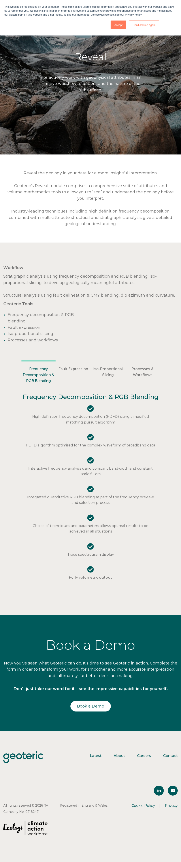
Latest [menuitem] (96, 756)
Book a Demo (90, 706)
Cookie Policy (143, 806)
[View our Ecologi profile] (25, 828)
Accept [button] (118, 25)
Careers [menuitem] (144, 756)
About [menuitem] (119, 756)
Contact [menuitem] (170, 756)
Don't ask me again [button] (144, 25)
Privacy (171, 806)
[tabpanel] (90, 489)
